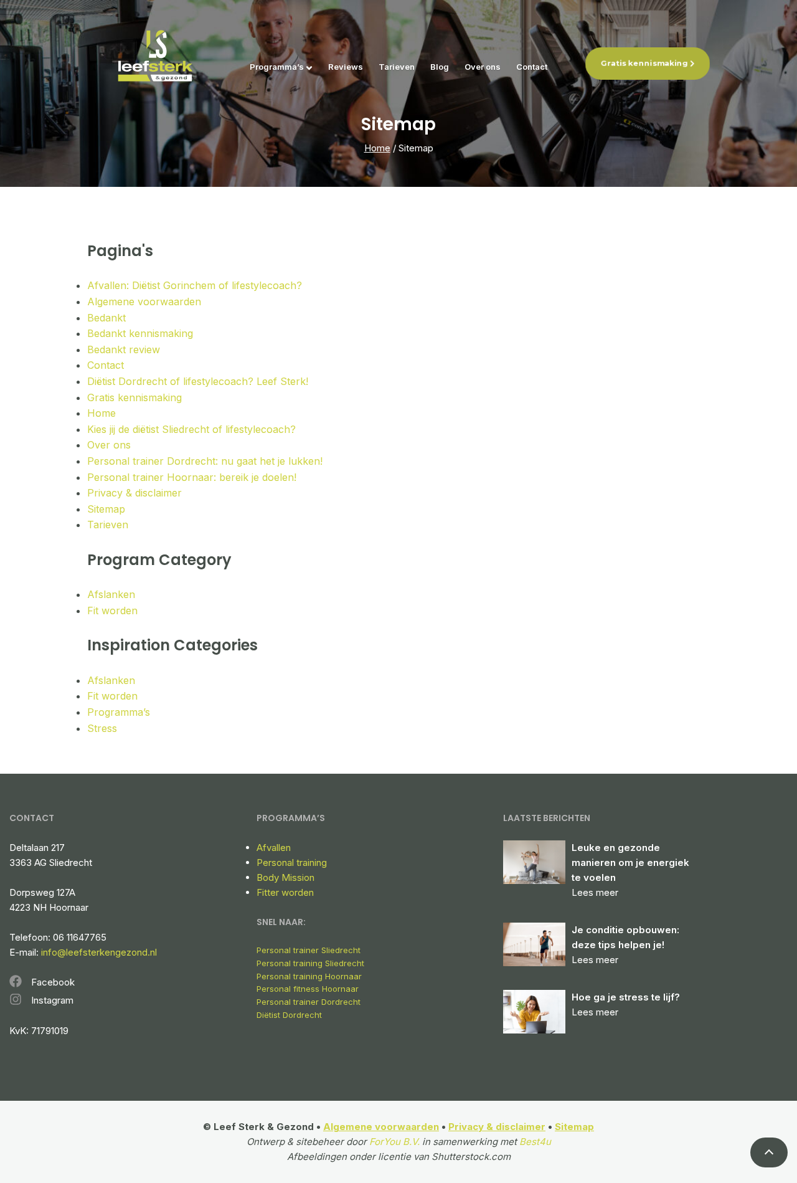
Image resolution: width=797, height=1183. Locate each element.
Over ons (483, 67)
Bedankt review (123, 349)
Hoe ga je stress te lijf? (626, 997)
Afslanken (111, 594)
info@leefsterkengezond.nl (99, 952)
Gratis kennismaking (644, 63)
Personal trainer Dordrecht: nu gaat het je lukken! (205, 461)
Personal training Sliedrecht (310, 963)
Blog (439, 67)
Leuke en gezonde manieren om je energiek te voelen (630, 862)
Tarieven (397, 67)
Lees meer (595, 892)
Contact (531, 67)
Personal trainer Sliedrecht (309, 950)
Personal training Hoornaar (309, 976)
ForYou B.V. (394, 1141)
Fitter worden (285, 892)
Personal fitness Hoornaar (308, 989)
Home (377, 148)
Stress (102, 728)
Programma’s (277, 67)
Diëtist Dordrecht (289, 1015)
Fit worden (112, 610)
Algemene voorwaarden (144, 301)
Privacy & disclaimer (134, 493)
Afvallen (274, 847)
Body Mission (285, 877)
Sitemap (106, 509)
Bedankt (106, 317)
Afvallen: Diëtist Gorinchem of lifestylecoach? (194, 285)
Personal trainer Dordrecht (309, 1002)
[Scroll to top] (769, 1152)
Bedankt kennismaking (140, 333)
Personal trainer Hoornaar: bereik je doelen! (191, 477)
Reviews (345, 67)
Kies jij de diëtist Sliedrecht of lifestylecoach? (191, 429)
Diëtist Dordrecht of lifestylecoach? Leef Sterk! (197, 381)
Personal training (292, 862)
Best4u (535, 1141)
